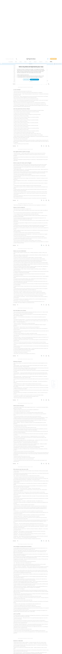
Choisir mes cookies (26, 22)
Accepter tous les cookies (34, 22)
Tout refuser (31, 24)
